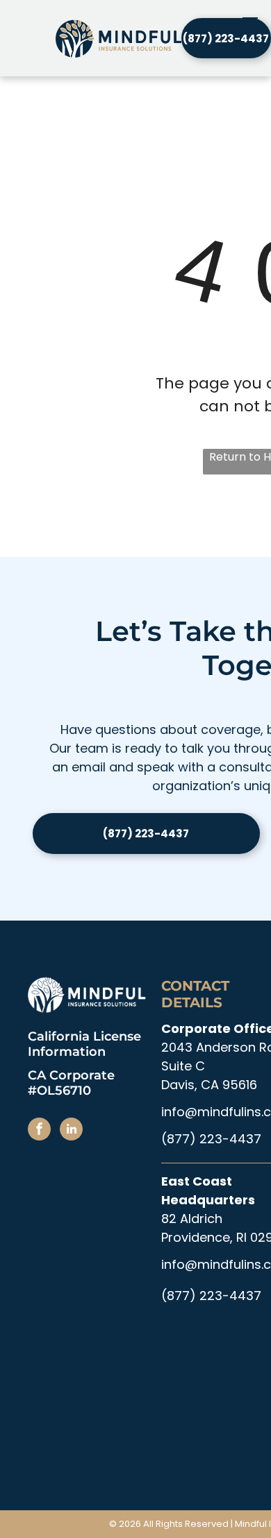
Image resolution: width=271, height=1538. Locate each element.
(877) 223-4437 (211, 1138)
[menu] (250, 22)
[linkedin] (71, 1131)
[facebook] (39, 1131)
